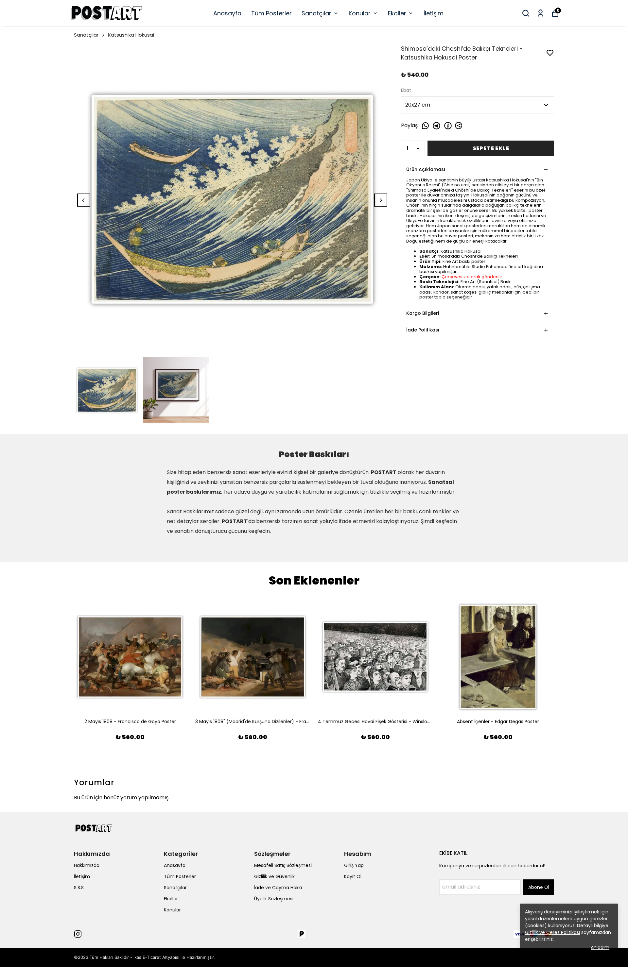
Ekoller (397, 13)
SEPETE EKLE (491, 148)
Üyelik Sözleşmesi (273, 898)
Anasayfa (227, 13)
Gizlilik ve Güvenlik (274, 876)
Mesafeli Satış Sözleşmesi (283, 865)
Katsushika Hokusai (131, 34)
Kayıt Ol (352, 876)
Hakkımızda (86, 865)
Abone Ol (538, 887)
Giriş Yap (354, 865)
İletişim (434, 13)
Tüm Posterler (271, 13)
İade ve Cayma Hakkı (278, 887)
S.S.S (79, 887)
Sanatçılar (316, 13)
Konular (360, 13)
